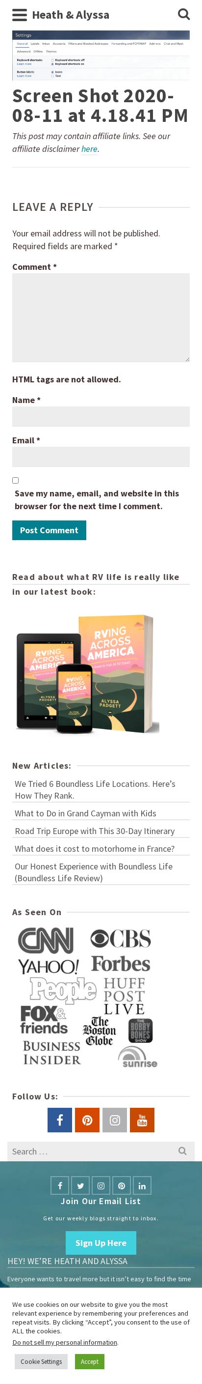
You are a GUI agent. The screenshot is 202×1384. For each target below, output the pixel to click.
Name (26, 399)
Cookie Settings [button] (41, 1361)
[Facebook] (59, 1185)
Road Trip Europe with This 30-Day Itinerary (95, 830)
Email (26, 440)
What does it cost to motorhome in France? (95, 848)
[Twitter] (80, 1185)
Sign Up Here (101, 1242)
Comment (34, 266)
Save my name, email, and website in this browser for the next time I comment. (97, 500)
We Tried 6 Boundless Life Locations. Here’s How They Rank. (95, 789)
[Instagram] (101, 1185)
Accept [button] (90, 1361)
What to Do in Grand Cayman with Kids (85, 813)
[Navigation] (19, 14)
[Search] (184, 14)
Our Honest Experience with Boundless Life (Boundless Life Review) (94, 872)
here (89, 148)
